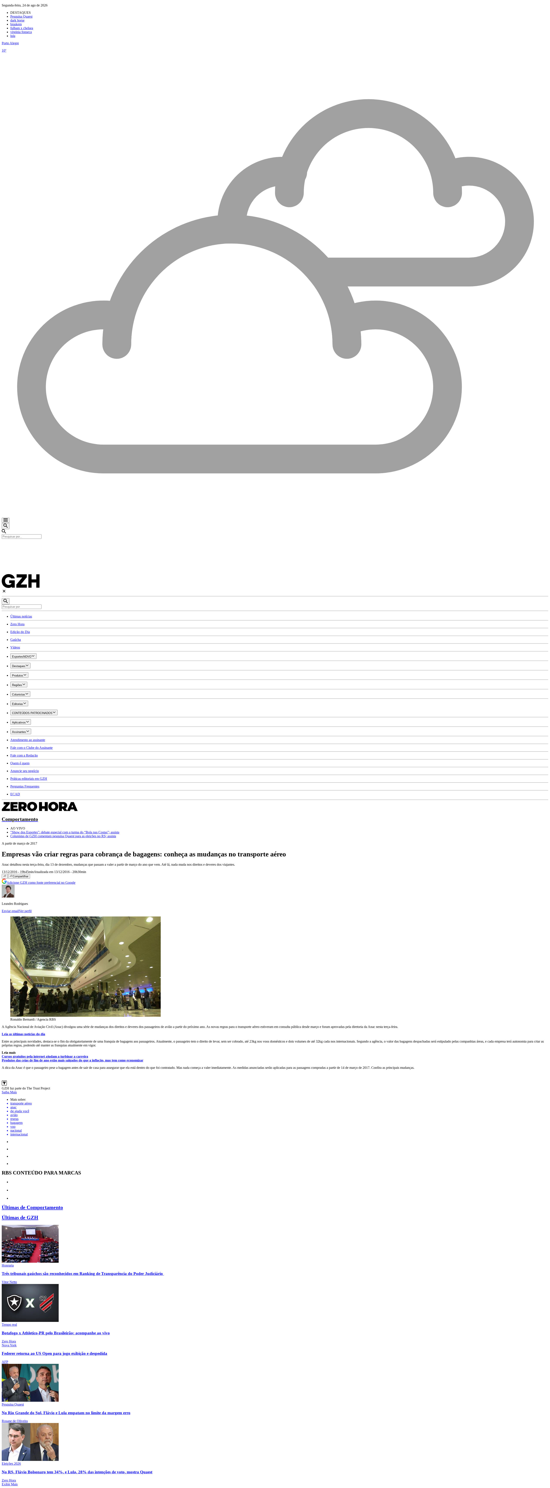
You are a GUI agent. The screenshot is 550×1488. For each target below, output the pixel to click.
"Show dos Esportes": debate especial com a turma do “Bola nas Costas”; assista (64, 832)
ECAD (15, 794)
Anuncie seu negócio (24, 771)
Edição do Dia (20, 632)
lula (12, 36)
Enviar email (10, 911)
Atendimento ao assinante (27, 740)
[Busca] (5, 526)
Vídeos (15, 647)
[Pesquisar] (5, 601)
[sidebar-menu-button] (5, 520)
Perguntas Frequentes (24, 786)
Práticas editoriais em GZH (28, 778)
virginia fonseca (21, 32)
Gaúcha (15, 639)
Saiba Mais (9, 1092)
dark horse (17, 20)
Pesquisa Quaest (21, 16)
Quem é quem (19, 763)
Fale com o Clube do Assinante (31, 747)
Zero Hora (17, 624)
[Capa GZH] (275, 546)
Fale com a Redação (24, 755)
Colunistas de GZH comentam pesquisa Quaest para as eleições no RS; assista (63, 836)
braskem (16, 24)
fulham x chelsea (21, 28)
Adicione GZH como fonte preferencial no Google (41, 882)
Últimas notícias (21, 616)
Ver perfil (25, 911)
